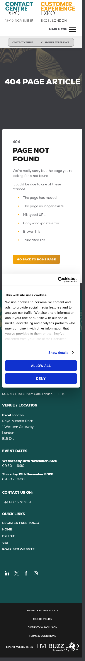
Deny (41, 378)
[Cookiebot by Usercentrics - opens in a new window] (58, 280)
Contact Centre (22, 42)
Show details (58, 352)
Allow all (41, 366)
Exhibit (8, 536)
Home (7, 529)
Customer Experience (55, 42)
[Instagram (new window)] (36, 573)
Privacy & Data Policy (42, 610)
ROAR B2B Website (18, 549)
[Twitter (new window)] (16, 573)
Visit (6, 542)
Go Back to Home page (36, 259)
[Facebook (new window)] (26, 573)
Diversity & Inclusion (42, 627)
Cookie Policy (42, 619)
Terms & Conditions (42, 636)
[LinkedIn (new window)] (7, 573)
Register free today (21, 522)
